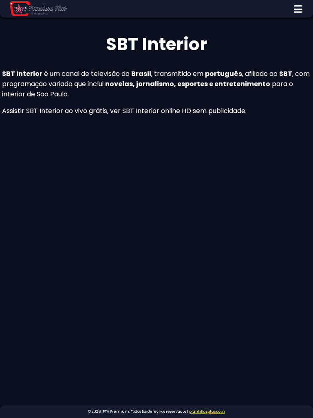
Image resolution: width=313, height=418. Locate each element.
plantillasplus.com (207, 411)
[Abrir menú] (298, 9)
